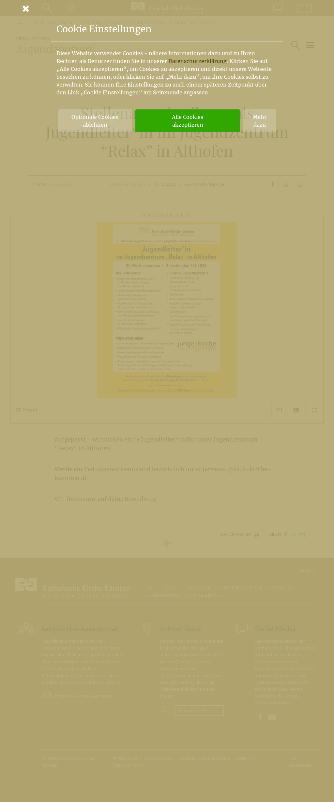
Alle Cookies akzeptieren (187, 121)
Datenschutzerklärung (197, 61)
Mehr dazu (259, 121)
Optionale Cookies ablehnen (94, 121)
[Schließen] (167, 8)
